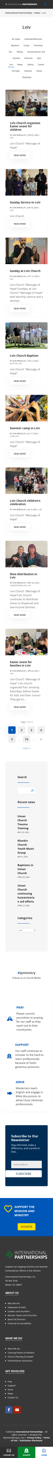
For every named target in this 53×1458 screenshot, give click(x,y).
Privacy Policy (34, 1437)
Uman (39, 70)
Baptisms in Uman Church (25, 869)
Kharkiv (16, 58)
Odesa (30, 64)
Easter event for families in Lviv (21, 663)
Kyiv (39, 58)
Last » (26, 748)
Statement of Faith (17, 1307)
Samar (41, 64)
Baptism (15, 45)
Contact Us (13, 1397)
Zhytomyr (27, 77)
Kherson (28, 58)
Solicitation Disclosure (31, 1440)
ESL (10, 51)
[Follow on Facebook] (8, 1409)
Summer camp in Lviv (25, 428)
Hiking (20, 51)
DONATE (26, 1227)
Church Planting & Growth (20, 1356)
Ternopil (15, 70)
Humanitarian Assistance (20, 1360)
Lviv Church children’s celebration (25, 502)
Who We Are (14, 1303)
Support (12, 1385)
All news (16, 39)
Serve (10, 1389)
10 (26, 739)
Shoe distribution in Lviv (23, 575)
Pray (10, 1381)
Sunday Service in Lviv (25, 202)
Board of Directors (17, 1319)
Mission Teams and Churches (22, 1315)
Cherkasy (38, 45)
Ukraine (28, 70)
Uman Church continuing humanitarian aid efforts (26, 893)
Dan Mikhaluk (19, 135)
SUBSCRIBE (23, 1174)
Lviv (11, 64)
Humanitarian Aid (36, 51)
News (20, 64)
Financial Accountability (19, 1323)
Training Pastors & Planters (21, 1352)
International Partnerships (29, 1431)
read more (20, 155)
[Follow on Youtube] (17, 1409)
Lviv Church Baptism (24, 356)
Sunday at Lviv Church (25, 271)
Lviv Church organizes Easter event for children (25, 126)
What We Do (14, 1348)
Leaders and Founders (19, 1311)
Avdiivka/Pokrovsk (33, 39)
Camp (26, 45)
